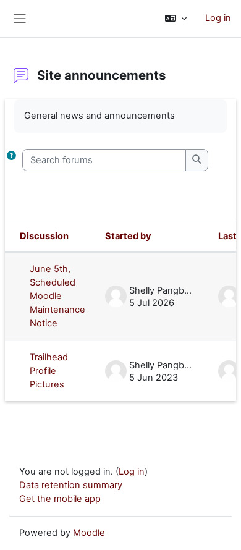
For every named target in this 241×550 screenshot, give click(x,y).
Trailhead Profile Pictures (49, 371)
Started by (128, 236)
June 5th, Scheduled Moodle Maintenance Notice (57, 296)
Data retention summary (70, 485)
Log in (218, 17)
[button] (176, 18)
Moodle (89, 532)
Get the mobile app (60, 498)
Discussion (44, 236)
